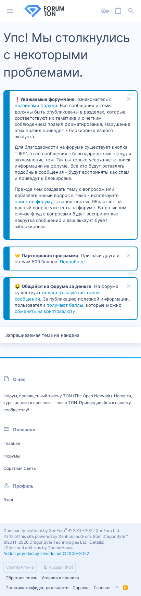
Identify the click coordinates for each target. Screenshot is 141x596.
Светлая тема (20, 567)
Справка (81, 587)
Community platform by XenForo (61, 530)
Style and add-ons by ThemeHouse (40, 547)
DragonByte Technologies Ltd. (58, 542)
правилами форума (36, 105)
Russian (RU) (60, 567)
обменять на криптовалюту (45, 311)
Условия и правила (60, 577)
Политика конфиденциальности (36, 587)
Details (96, 542)
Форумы (11, 456)
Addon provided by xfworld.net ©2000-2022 (46, 553)
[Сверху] (117, 588)
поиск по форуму (34, 201)
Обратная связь (19, 468)
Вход (8, 499)
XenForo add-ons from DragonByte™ (93, 536)
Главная (11, 443)
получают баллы (65, 305)
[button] (10, 11)
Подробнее (72, 261)
